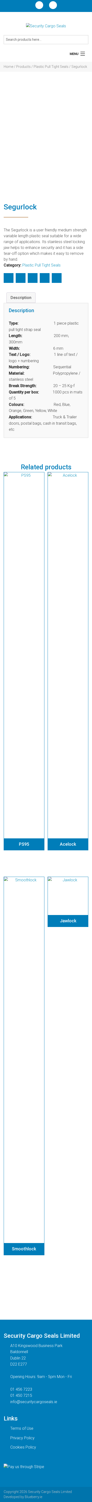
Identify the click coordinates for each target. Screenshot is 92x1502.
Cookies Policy (23, 1447)
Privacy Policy (22, 1438)
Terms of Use (21, 1428)
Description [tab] (21, 297)
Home (8, 67)
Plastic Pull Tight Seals (51, 67)
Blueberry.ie (33, 1497)
